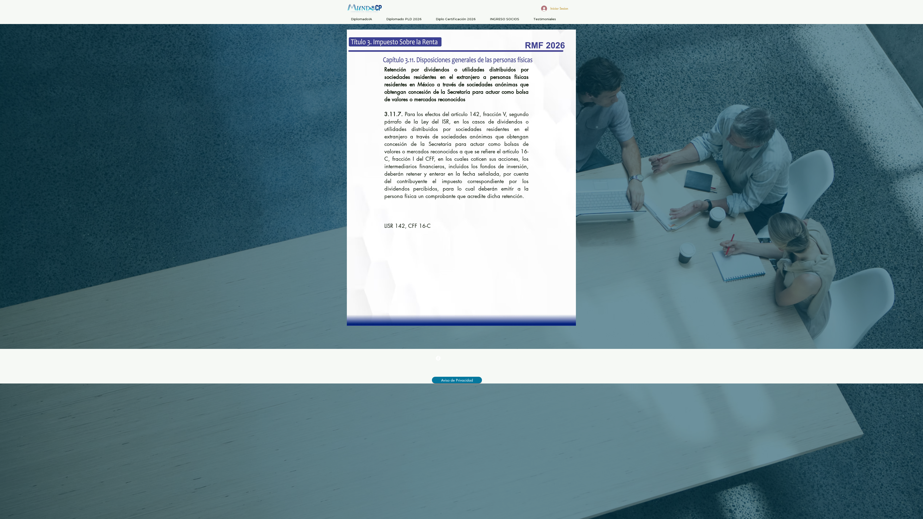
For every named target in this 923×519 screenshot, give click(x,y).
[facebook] (438, 358)
